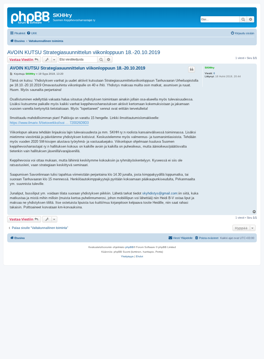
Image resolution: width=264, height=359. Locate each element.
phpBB (129, 247)
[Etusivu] (31, 16)
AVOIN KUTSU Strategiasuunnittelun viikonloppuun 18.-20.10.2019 (83, 52)
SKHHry (209, 67)
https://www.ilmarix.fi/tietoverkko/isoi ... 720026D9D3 (49, 123)
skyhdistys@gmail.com (159, 193)
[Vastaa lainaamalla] (191, 69)
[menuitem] (32, 33)
